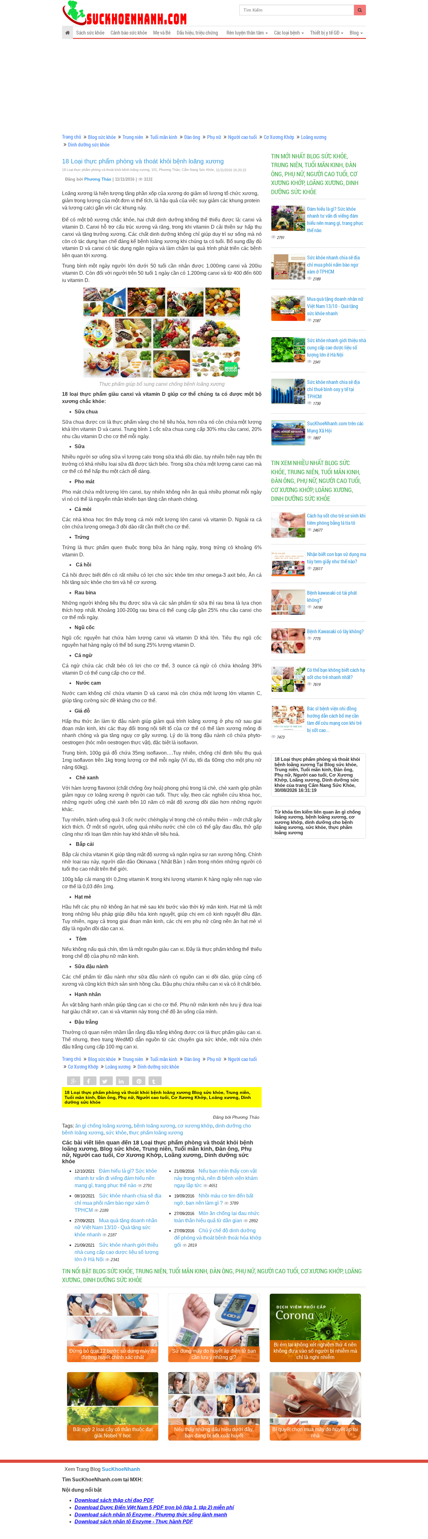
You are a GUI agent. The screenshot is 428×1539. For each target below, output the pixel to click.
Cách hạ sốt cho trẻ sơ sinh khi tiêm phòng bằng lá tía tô (336, 519)
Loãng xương (313, 137)
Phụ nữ (214, 137)
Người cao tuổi (242, 137)
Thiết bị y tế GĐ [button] (325, 32)
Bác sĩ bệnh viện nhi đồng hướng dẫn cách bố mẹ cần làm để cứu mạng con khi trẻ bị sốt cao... (334, 719)
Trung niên (133, 137)
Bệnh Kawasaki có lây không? (335, 631)
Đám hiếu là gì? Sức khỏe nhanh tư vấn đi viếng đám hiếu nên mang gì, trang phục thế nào (116, 1178)
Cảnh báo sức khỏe (129, 32)
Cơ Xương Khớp (279, 137)
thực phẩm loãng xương (156, 1132)
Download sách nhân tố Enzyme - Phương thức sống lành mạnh (151, 1514)
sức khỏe (116, 1132)
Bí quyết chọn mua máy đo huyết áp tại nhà (315, 1432)
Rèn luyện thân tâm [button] (246, 32)
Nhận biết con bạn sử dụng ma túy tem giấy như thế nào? (336, 558)
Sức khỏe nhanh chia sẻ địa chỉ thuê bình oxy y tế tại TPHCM (333, 389)
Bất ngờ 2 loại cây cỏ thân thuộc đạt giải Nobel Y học (113, 1432)
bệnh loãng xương (154, 1125)
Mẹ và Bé (161, 32)
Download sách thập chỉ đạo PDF (114, 1500)
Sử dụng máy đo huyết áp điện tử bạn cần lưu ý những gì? (214, 1354)
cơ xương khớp (195, 1125)
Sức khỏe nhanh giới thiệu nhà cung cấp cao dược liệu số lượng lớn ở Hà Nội (117, 1252)
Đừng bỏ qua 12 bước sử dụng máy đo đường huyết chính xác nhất (112, 1354)
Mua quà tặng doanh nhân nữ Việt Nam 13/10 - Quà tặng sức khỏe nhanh (116, 1228)
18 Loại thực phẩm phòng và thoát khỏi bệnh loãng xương (143, 161)
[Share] (73, 1081)
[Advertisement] (214, 86)
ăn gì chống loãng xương (103, 1125)
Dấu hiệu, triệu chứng (197, 32)
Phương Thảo (98, 179)
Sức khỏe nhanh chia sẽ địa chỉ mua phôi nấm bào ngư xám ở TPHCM (118, 1203)
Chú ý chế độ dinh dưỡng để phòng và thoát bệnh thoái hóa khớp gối (217, 1238)
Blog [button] (355, 32)
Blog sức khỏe (102, 137)
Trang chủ (71, 136)
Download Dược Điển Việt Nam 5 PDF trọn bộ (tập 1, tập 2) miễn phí (154, 1507)
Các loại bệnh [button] (287, 32)
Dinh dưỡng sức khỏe (88, 144)
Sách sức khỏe (90, 32)
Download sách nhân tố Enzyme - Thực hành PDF (134, 1521)
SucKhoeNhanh (121, 1469)
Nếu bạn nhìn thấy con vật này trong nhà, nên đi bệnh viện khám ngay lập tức (216, 1178)
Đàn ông (192, 137)
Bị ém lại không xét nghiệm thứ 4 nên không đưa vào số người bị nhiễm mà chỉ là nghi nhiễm (315, 1351)
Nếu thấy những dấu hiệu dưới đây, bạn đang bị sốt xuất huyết (213, 1432)
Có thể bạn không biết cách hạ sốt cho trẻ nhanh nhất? (336, 673)
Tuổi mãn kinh (163, 137)
